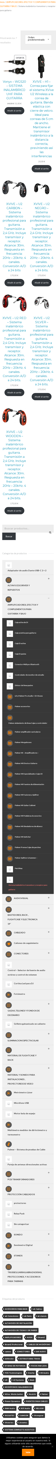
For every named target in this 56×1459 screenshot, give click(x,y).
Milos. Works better (14, 1394)
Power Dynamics (12, 1401)
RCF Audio (25, 1408)
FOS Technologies (13, 1373)
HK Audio (44, 1373)
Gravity (31, 1373)
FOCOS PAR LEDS (39, 1366)
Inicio (2, 2)
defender (9, 1359)
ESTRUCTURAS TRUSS (30, 1359)
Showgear (38, 1415)
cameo (8, 1352)
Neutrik (32, 1394)
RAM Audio (10, 1408)
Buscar (9, 536)
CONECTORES (23, 1352)
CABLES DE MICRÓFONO (39, 1344)
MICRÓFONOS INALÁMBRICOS (18, 1387)
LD (6, 1380)
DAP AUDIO (41, 1352)
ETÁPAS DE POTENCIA (15, 1366)
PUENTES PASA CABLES (37, 1401)
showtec (23, 1423)
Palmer (45, 1394)
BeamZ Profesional (14, 1344)
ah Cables (37, 1309)
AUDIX (29, 1337)
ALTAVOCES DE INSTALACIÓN (18, 1323)
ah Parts (28, 1316)
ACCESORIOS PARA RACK (16, 1309)
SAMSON (24, 1415)
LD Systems (18, 1380)
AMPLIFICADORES (13, 1337)
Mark (32, 1380)
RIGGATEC (9, 1415)
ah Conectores (11, 1316)
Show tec (9, 1423)
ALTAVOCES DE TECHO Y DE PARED (21, 1330)
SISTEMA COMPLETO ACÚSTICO (19, 1430)
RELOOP (40, 1408)
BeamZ (41, 1337)
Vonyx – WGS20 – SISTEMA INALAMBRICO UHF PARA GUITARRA (14, 90)
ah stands (42, 1316)
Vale (28, 1452)
